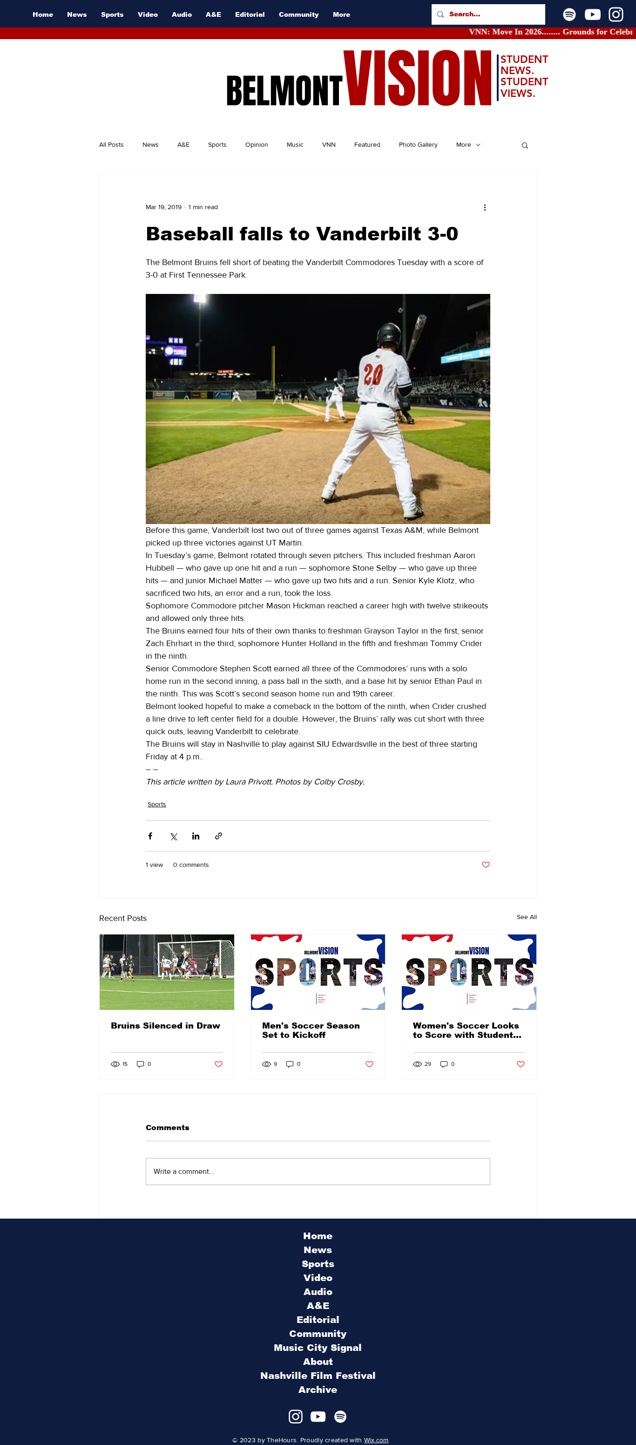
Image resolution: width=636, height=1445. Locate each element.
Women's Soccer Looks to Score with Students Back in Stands (466, 1030)
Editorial (318, 1320)
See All (527, 916)
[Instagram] (616, 14)
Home (317, 1236)
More (463, 144)
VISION (418, 79)
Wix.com (376, 1440)
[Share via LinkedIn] (195, 836)
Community (317, 1334)
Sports (217, 144)
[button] (525, 145)
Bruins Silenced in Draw (165, 1025)
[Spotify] (569, 14)
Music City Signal (318, 1348)
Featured (367, 144)
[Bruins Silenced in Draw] (167, 972)
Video (318, 1278)
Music (295, 144)
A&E (183, 144)
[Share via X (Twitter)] (173, 836)
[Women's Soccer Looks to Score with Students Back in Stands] (469, 972)
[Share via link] (218, 836)
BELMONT (284, 91)
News (150, 144)
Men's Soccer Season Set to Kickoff (311, 1030)
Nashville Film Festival (318, 1375)
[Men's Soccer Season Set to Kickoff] (318, 972)
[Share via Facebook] (150, 836)
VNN (329, 144)
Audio (318, 1292)
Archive (317, 1389)
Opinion (256, 144)
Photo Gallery (418, 144)
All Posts (111, 144)
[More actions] (484, 206)
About (318, 1361)
